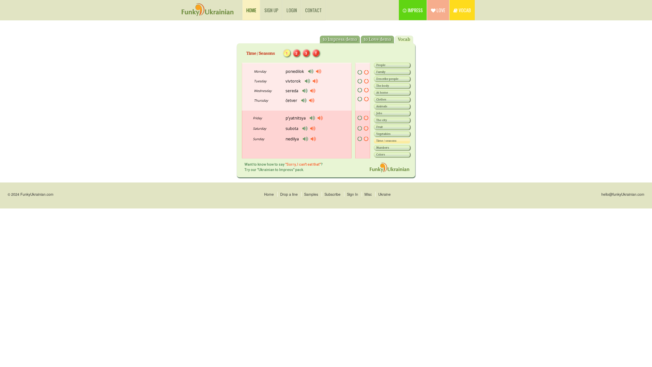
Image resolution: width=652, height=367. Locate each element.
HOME (253, 10)
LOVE (440, 10)
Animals (381, 106)
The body (382, 85)
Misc (368, 194)
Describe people (387, 79)
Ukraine (384, 194)
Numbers (382, 147)
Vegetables (383, 134)
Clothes (381, 99)
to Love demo (377, 39)
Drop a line (289, 194)
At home (382, 92)
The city (381, 120)
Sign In (352, 194)
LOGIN (292, 10)
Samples (311, 194)
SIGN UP (271, 10)
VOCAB (464, 10)
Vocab (404, 39)
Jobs (379, 113)
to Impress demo (340, 39)
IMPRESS (415, 10)
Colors (380, 154)
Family (380, 72)
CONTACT (313, 10)
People (380, 65)
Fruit (379, 127)
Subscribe (332, 194)
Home (269, 194)
